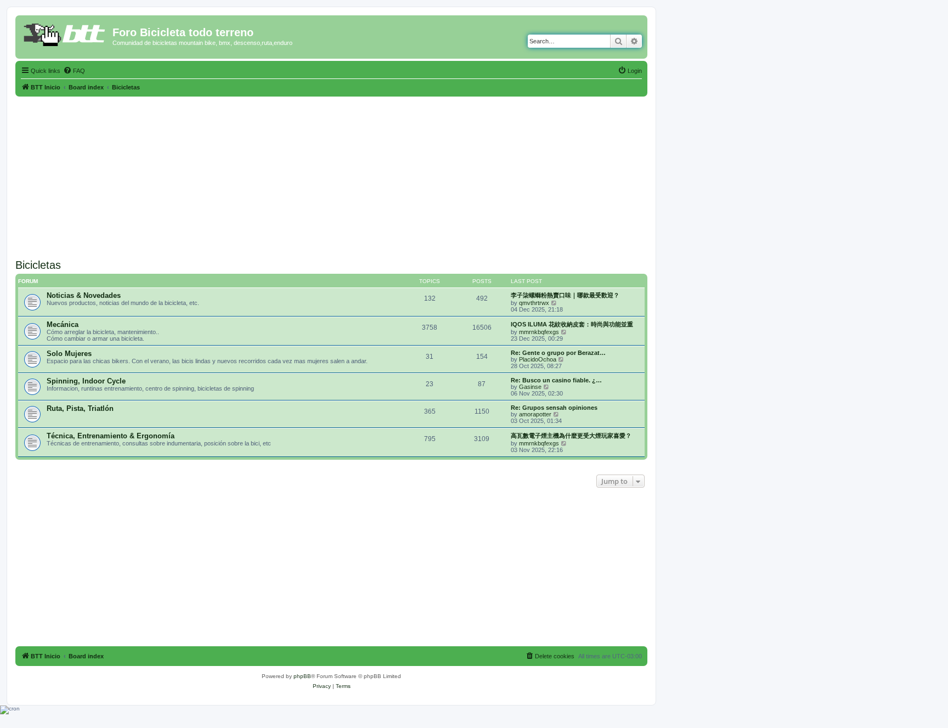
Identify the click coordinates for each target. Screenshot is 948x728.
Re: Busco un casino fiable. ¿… (556, 380)
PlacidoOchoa (537, 359)
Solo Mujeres (69, 353)
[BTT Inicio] (65, 35)
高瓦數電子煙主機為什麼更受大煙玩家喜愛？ (571, 435)
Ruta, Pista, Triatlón (80, 408)
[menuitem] (74, 70)
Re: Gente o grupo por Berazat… (558, 352)
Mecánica (62, 324)
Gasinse (530, 386)
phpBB (302, 676)
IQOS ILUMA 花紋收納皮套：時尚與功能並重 (572, 324)
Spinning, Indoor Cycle (86, 381)
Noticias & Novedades (84, 295)
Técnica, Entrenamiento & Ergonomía (110, 436)
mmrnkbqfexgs (539, 332)
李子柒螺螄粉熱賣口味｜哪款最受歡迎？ (565, 295)
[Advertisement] (331, 173)
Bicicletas (38, 265)
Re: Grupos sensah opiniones (554, 407)
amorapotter (535, 414)
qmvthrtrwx (534, 303)
